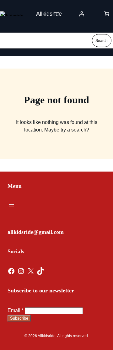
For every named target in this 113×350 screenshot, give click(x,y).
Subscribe (19, 318)
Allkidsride (49, 14)
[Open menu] (56, 14)
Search (101, 41)
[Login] (81, 14)
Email (16, 310)
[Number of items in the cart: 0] (106, 14)
